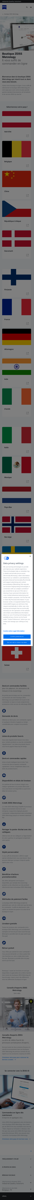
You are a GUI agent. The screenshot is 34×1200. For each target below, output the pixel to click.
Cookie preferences (17, 636)
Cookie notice (8, 631)
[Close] (30, 556)
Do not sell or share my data (17, 642)
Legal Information (18, 631)
